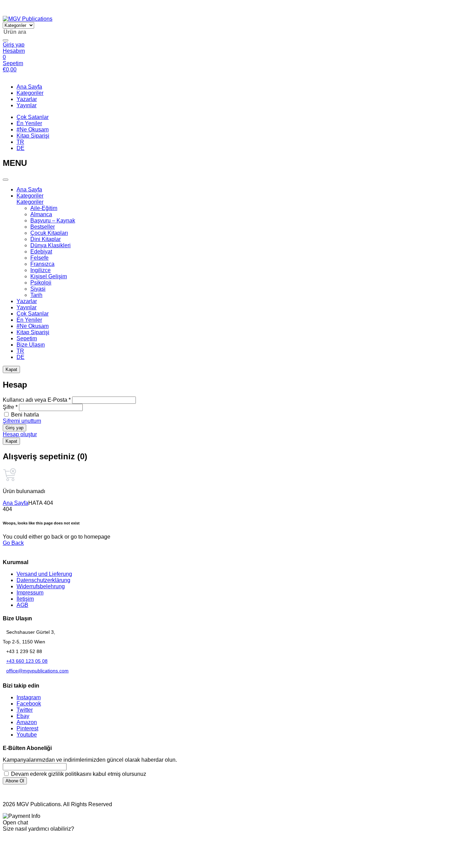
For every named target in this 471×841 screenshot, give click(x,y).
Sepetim (27, 338)
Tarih (36, 295)
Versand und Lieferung (44, 574)
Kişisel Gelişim (48, 276)
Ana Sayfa (29, 87)
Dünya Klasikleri (50, 245)
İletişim (25, 599)
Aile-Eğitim (43, 208)
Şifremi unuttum (22, 421)
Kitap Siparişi (33, 136)
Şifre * (10, 407)
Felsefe (39, 258)
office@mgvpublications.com (37, 670)
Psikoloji (40, 283)
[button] (6, 13)
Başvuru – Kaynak (52, 220)
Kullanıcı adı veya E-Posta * (37, 400)
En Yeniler (29, 123)
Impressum (30, 592)
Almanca (41, 214)
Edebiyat (41, 251)
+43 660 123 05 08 (27, 661)
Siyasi (38, 289)
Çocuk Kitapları (49, 233)
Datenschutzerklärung (43, 580)
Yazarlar (27, 99)
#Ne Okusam (33, 129)
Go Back (13, 543)
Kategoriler (30, 93)
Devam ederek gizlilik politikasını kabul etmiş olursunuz (78, 774)
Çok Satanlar (33, 117)
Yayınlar (27, 105)
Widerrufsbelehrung (41, 586)
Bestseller (42, 227)
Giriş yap (14, 427)
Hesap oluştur (20, 434)
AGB (22, 605)
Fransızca (42, 264)
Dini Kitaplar (45, 239)
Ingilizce (40, 270)
